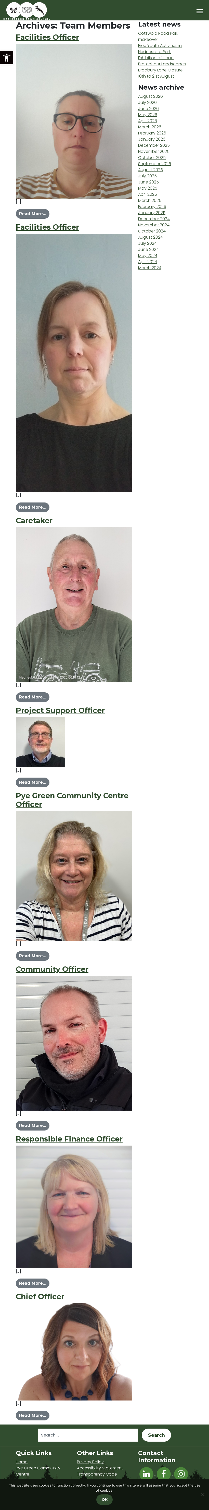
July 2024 (147, 243)
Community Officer (52, 969)
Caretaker (34, 520)
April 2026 (147, 121)
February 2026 (152, 133)
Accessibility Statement (100, 1468)
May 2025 (147, 188)
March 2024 (149, 268)
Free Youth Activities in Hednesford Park (160, 49)
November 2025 (153, 151)
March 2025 (149, 200)
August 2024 (150, 237)
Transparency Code (97, 1474)
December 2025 (154, 145)
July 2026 (147, 102)
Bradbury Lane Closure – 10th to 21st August (162, 73)
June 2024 (148, 249)
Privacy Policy (90, 1462)
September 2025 (154, 164)
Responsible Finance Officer (69, 1138)
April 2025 (147, 194)
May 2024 (147, 256)
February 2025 (152, 207)
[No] (202, 1494)
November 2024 (153, 225)
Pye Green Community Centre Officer (72, 800)
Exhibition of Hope (156, 58)
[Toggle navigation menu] (199, 11)
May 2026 (147, 115)
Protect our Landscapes (162, 64)
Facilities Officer (47, 37)
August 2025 (150, 170)
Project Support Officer (60, 710)
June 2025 (148, 182)
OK (105, 1499)
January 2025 (151, 213)
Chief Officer (40, 1296)
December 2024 (154, 219)
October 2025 (152, 158)
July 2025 (147, 176)
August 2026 (150, 96)
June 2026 (148, 109)
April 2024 (147, 262)
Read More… (34, 213)
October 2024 (152, 231)
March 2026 (149, 127)
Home (22, 1462)
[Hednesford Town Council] (41, 11)
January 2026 (151, 139)
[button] (6, 57)
